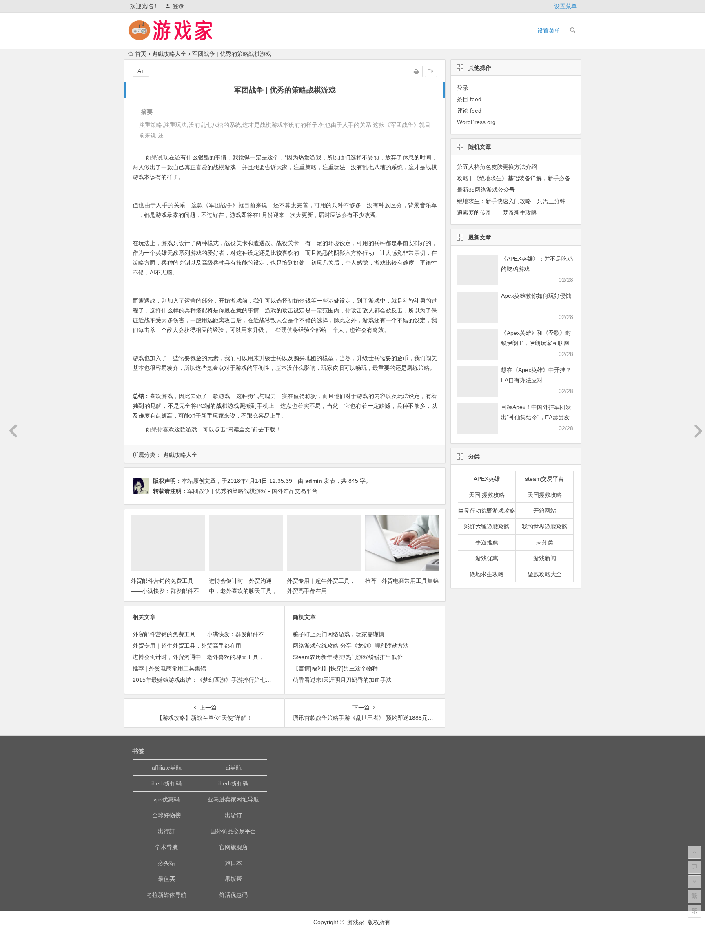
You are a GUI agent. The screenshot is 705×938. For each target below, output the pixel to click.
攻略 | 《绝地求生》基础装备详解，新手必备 (513, 178)
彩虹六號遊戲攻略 (487, 526)
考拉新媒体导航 (166, 895)
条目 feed (469, 99)
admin (313, 481)
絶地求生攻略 (487, 574)
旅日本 (233, 863)
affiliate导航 (167, 767)
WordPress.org (476, 122)
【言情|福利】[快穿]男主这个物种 (335, 668)
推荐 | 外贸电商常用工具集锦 (402, 580)
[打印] (416, 71)
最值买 (166, 879)
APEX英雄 (487, 479)
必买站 (166, 863)
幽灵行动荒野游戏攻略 (486, 510)
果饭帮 (233, 879)
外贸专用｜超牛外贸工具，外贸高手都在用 (187, 645)
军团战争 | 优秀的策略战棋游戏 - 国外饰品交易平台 (252, 491)
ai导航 (234, 767)
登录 (178, 6)
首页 (140, 54)
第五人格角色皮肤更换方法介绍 (497, 167)
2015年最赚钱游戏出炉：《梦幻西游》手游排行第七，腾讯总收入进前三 (225, 680)
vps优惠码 (166, 799)
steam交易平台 (544, 479)
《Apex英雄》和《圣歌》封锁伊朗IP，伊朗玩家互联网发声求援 (536, 343)
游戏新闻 (544, 558)
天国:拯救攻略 (487, 494)
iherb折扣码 (166, 783)
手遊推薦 (486, 542)
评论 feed (469, 110)
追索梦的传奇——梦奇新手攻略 (497, 212)
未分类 (544, 542)
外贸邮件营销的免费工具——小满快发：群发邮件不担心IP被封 (165, 590)
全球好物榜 (166, 815)
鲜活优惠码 (233, 895)
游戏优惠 (486, 558)
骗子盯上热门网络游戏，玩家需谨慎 (338, 634)
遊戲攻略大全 (169, 54)
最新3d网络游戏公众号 (486, 189)
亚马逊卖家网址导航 (233, 799)
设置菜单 (565, 6)
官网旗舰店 (233, 847)
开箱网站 (544, 510)
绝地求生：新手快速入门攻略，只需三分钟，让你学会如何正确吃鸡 (542, 201)
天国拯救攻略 (545, 494)
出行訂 (166, 831)
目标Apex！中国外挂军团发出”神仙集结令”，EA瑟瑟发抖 (536, 417)
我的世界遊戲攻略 (545, 526)
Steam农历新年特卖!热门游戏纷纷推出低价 (348, 657)
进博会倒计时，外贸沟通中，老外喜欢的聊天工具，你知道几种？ (243, 590)
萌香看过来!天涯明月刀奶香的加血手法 (342, 680)
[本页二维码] (694, 911)
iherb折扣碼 (233, 783)
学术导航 (166, 847)
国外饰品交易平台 (233, 831)
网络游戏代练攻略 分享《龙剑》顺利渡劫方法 (351, 645)
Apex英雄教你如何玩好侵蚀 (536, 295)
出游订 (233, 815)
